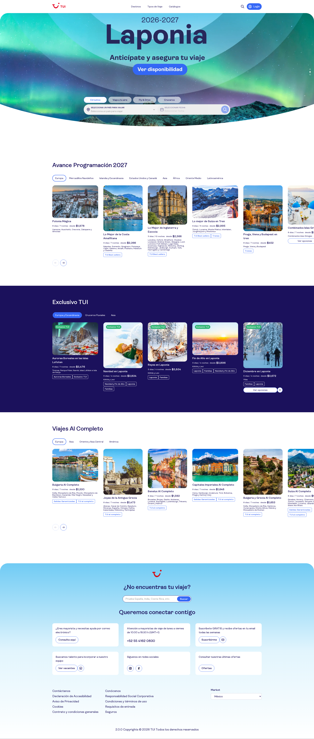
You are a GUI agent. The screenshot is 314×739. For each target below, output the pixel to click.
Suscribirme (209, 639)
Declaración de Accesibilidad (71, 696)
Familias (109, 389)
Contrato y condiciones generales (75, 712)
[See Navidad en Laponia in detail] (123, 345)
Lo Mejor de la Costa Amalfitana (116, 236)
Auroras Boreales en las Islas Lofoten (70, 360)
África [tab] (176, 178)
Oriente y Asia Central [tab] (91, 441)
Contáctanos (61, 691)
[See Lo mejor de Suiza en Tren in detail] (215, 201)
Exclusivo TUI (80, 377)
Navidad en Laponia (115, 371)
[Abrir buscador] (242, 6)
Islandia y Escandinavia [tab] (111, 178)
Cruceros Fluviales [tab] (95, 315)
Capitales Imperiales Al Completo (213, 484)
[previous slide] (55, 263)
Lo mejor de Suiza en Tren (208, 221)
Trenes (215, 236)
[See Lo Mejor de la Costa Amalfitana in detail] (123, 208)
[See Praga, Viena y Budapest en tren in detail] (263, 208)
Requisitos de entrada (120, 706)
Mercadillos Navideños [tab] (81, 178)
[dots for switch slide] (310, 69)
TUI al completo (86, 501)
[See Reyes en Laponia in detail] (167, 342)
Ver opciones (260, 390)
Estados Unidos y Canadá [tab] (143, 178)
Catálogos (174, 6)
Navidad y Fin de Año (115, 384)
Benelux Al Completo (161, 491)
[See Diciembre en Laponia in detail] (280, 390)
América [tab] (113, 441)
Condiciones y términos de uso (126, 701)
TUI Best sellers (113, 255)
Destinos (136, 6)
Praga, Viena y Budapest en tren (260, 236)
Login (256, 6)
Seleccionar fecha (175, 107)
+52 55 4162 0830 (141, 641)
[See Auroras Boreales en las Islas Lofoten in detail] (75, 338)
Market (215, 689)
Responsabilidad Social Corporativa (129, 696)
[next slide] (63, 263)
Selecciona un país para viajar (107, 107)
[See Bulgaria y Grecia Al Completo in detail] (263, 472)
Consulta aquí (67, 639)
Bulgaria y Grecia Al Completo (262, 497)
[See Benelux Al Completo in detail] (167, 468)
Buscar (184, 599)
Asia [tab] (165, 178)
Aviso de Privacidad (65, 701)
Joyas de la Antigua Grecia (120, 497)
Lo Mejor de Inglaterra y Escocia (163, 229)
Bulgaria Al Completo (65, 484)
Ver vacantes (66, 668)
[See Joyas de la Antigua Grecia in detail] (123, 472)
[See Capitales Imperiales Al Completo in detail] (215, 465)
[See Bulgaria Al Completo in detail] (75, 465)
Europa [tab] (59, 178)
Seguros (111, 712)
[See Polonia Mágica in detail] (75, 201)
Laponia (131, 384)
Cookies (57, 706)
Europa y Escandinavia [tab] (67, 315)
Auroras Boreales (62, 377)
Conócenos (113, 691)
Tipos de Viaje (154, 6)
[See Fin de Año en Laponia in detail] (215, 338)
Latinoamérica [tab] (215, 178)
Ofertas (206, 668)
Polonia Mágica (61, 221)
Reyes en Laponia (158, 364)
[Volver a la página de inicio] (61, 5)
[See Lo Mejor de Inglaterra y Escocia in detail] (167, 205)
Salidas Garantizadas (64, 501)
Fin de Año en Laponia (205, 358)
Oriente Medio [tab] (193, 178)
